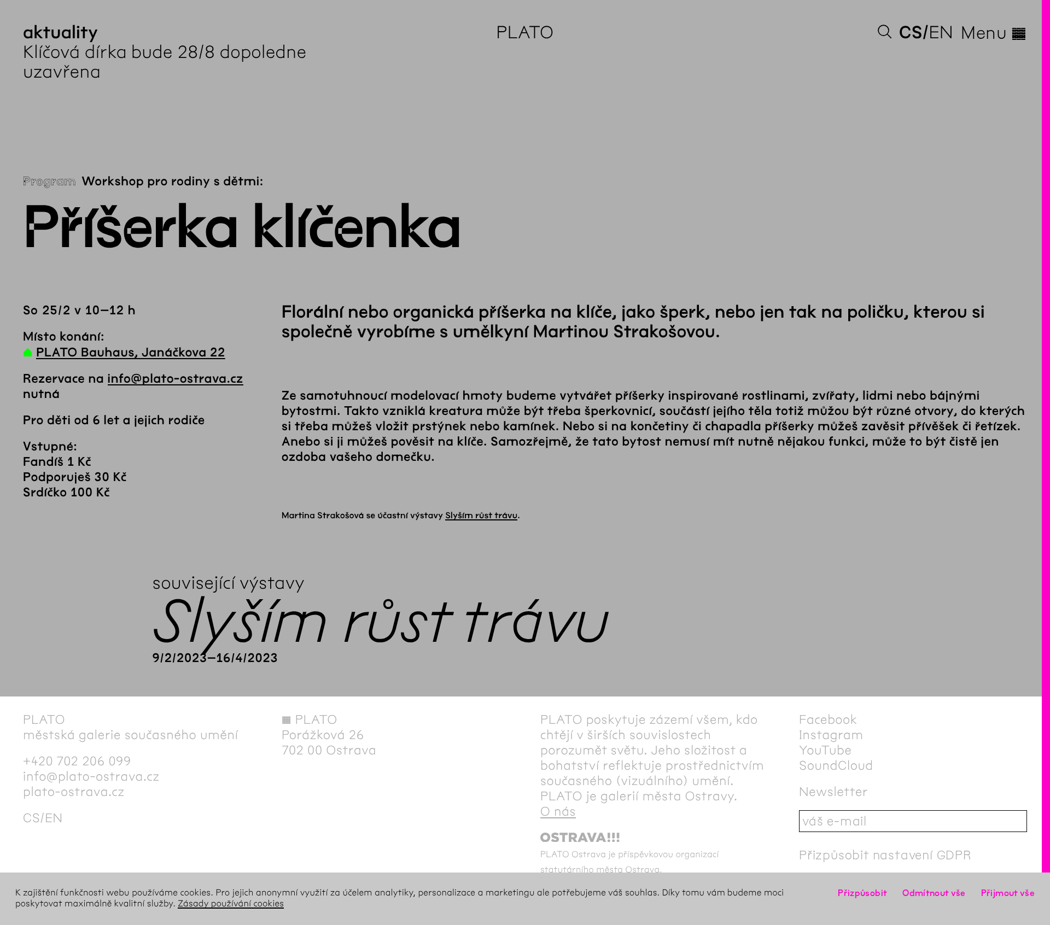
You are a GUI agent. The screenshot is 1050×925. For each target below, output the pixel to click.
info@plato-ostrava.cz (175, 378)
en (941, 32)
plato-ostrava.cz (74, 792)
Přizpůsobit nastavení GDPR (885, 855)
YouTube (825, 750)
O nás (558, 811)
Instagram (831, 735)
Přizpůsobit (862, 893)
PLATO (524, 32)
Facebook (828, 719)
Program (49, 181)
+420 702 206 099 (77, 761)
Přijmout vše (1008, 893)
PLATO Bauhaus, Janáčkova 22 (130, 352)
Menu (994, 33)
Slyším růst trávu (481, 515)
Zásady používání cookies (231, 904)
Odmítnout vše (934, 893)
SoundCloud (836, 765)
